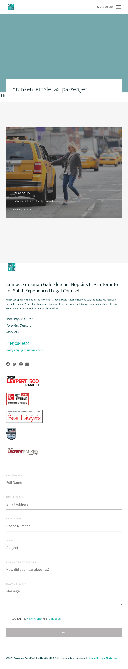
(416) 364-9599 (106, 7)
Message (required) (16, 584)
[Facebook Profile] (8, 364)
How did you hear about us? (21, 562)
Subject (10, 540)
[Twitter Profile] (15, 364)
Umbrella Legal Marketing (103, 658)
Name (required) (14, 475)
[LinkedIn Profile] (27, 364)
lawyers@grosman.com (24, 350)
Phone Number (14, 518)
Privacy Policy (34, 619)
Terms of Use (55, 619)
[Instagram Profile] (21, 364)
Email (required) (15, 497)
